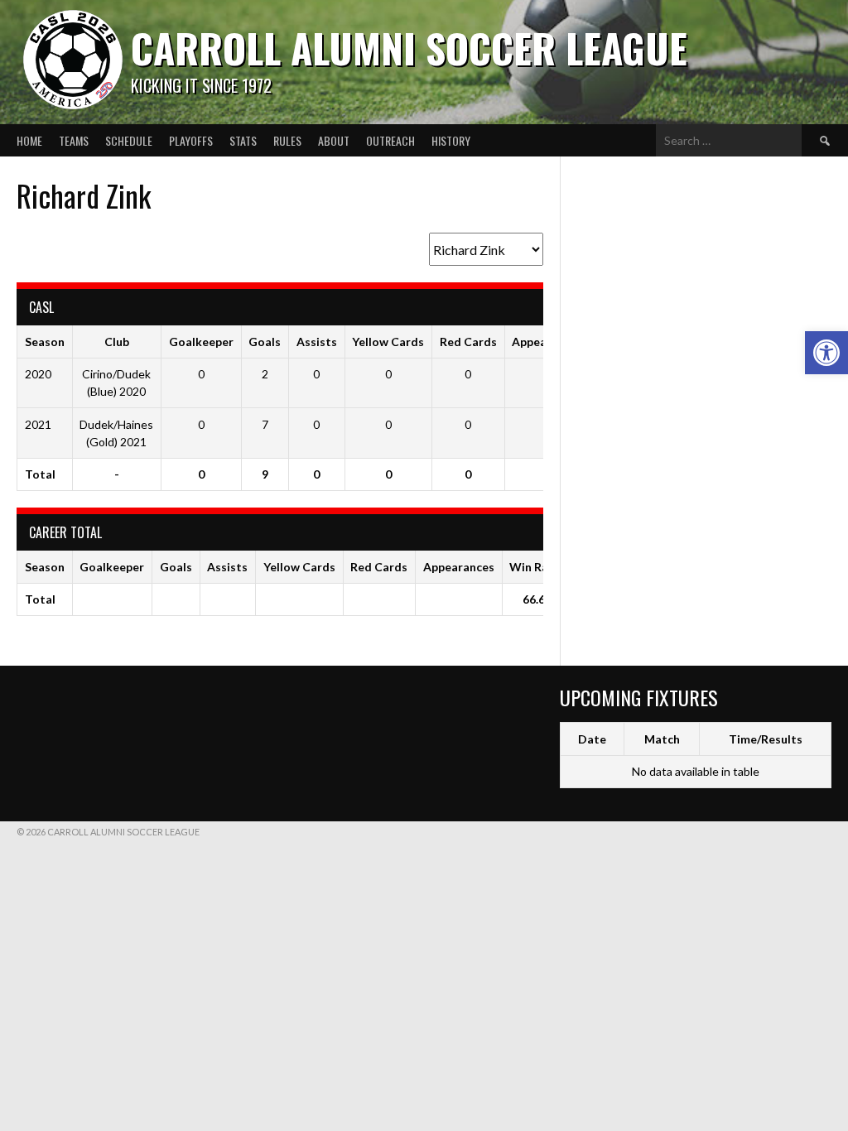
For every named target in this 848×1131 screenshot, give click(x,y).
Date (592, 739)
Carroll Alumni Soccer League (409, 47)
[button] (826, 352)
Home (29, 140)
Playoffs (191, 140)
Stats (243, 140)
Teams (74, 140)
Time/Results (765, 739)
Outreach (390, 140)
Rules (287, 140)
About (333, 140)
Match (662, 739)
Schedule (128, 140)
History (450, 140)
